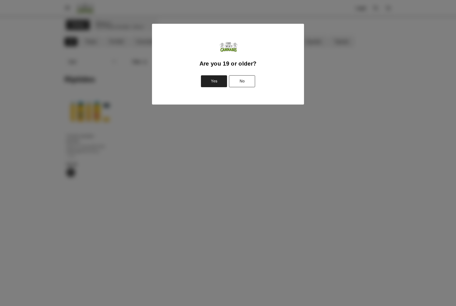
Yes (214, 81)
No (242, 81)
